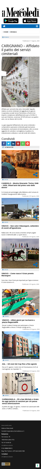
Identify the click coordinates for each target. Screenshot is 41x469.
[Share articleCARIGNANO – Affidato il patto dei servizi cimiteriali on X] (8, 143)
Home (6, 32)
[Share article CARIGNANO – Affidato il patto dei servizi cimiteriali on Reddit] (27, 143)
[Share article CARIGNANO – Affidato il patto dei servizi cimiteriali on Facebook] (4, 143)
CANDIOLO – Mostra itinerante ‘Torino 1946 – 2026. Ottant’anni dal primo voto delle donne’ (19, 185)
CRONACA (13, 32)
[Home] (3, 26)
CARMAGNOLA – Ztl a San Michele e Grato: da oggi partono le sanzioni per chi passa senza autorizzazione (20, 401)
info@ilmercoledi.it (7, 457)
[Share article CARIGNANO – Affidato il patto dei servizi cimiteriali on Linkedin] (13, 143)
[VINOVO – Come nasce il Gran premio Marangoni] (20, 253)
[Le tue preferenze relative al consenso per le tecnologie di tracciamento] (37, 465)
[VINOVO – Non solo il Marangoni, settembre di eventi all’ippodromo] (20, 209)
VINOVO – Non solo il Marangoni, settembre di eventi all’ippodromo (20, 227)
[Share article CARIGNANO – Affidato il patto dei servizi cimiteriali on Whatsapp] (23, 143)
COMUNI (6, 179)
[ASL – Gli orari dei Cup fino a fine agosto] (21, 345)
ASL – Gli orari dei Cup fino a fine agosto (19, 364)
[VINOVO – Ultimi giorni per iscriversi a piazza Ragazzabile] (21, 302)
